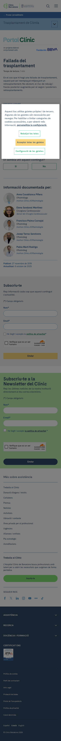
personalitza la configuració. (32, 125)
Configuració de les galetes (30, 151)
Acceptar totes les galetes (30, 142)
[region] (31, 131)
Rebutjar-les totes (29, 133)
